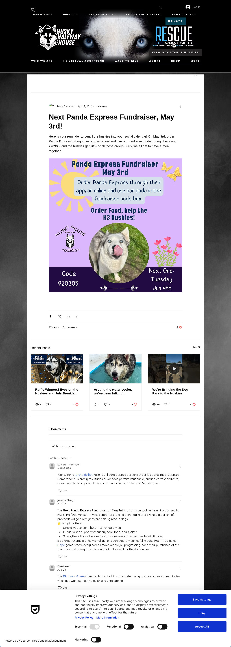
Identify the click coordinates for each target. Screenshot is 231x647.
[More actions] (180, 106)
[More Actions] (180, 466)
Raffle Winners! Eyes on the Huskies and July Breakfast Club (56, 391)
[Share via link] (77, 316)
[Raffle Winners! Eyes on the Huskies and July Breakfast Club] (57, 368)
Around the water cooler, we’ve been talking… (113, 391)
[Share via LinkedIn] (68, 316)
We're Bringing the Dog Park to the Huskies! (170, 391)
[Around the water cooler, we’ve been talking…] (116, 368)
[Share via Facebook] (50, 316)
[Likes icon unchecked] (59, 490)
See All (196, 347)
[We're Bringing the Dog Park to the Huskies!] (174, 368)
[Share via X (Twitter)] (59, 316)
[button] (33, 10)
